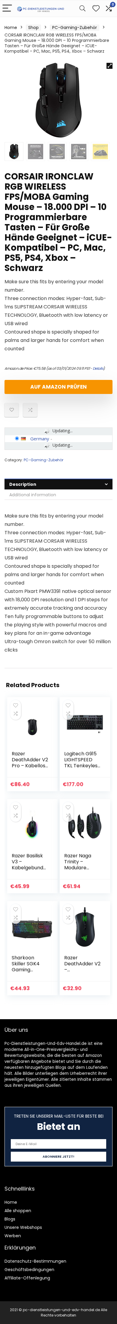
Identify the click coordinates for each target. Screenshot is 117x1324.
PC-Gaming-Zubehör (74, 28)
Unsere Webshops (23, 1227)
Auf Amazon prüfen (58, 386)
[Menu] (7, 8)
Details (98, 368)
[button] (109, 66)
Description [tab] (22, 484)
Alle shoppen (17, 1211)
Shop (33, 28)
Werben (12, 1236)
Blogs (9, 1219)
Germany (39, 439)
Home (10, 28)
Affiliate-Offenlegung (27, 1278)
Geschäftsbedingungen (29, 1270)
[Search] (82, 8)
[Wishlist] (96, 8)
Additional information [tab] (32, 495)
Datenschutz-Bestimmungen (35, 1261)
